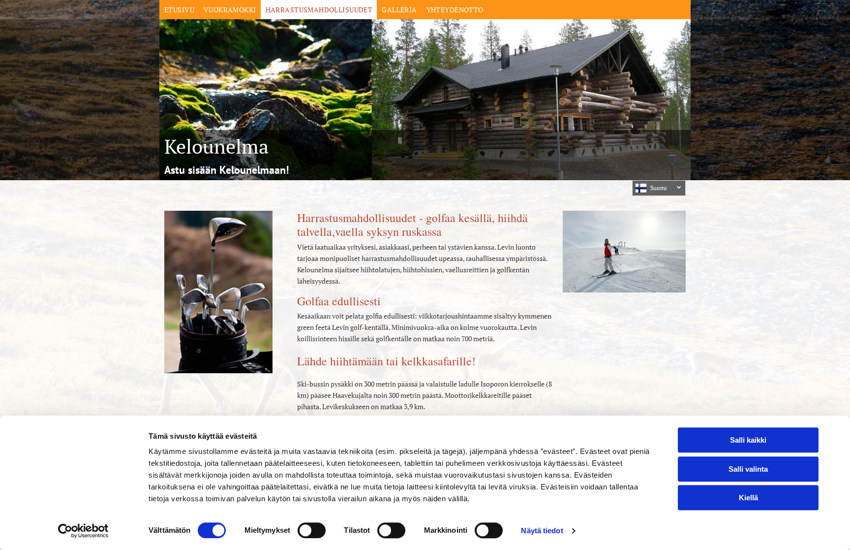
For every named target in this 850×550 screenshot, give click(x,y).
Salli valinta (748, 469)
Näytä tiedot (542, 530)
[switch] (312, 530)
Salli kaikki (748, 440)
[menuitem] (179, 9)
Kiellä (748, 497)
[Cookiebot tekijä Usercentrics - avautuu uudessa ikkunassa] (83, 530)
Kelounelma (216, 146)
